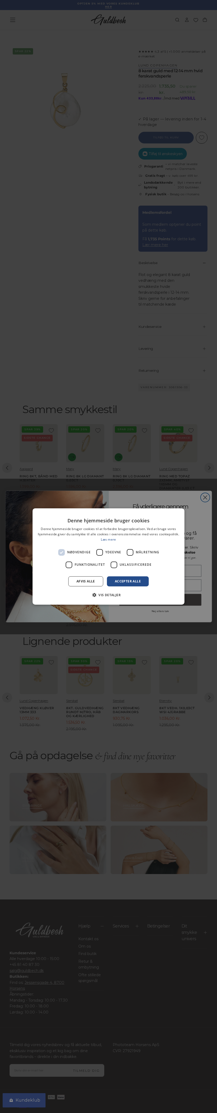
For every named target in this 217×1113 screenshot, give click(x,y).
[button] (108, 595)
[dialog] (108, 556)
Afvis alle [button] (85, 581)
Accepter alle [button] (128, 581)
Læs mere (108, 539)
